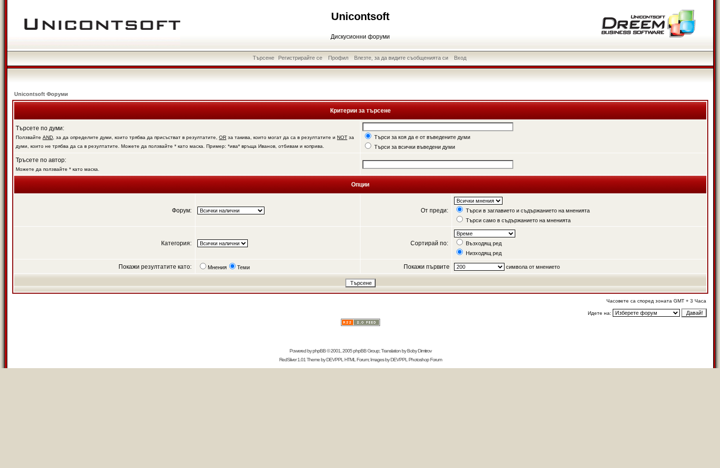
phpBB (319, 350)
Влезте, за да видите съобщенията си (401, 58)
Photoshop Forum (425, 359)
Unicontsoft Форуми (41, 94)
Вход (460, 58)
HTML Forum (356, 359)
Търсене (263, 58)
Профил (338, 58)
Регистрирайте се (300, 58)
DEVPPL (334, 359)
